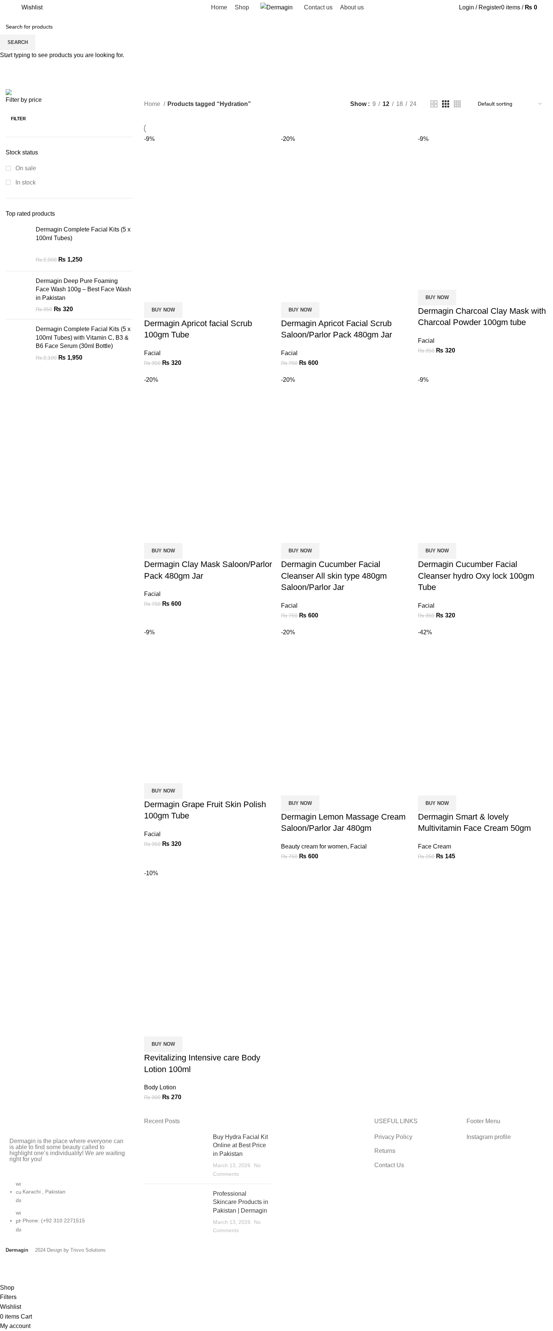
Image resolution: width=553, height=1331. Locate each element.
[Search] (18, 8)
